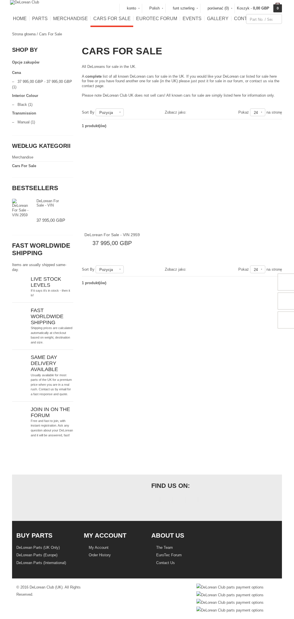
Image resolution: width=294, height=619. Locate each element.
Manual (24, 122)
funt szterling (184, 8)
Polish (154, 8)
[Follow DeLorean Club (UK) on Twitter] (166, 500)
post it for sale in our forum (220, 81)
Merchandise (70, 18)
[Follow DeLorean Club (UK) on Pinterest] (191, 500)
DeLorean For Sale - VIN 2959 (47, 205)
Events (192, 18)
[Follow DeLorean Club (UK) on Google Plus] (204, 500)
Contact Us (165, 563)
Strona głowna (24, 34)
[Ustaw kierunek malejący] (126, 112)
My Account (98, 547)
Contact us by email (52, 389)
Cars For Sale (112, 18)
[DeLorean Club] (24, 2)
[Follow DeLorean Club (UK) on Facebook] (154, 500)
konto (131, 8)
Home (20, 18)
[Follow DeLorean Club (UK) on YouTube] (179, 500)
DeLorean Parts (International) (41, 563)
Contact (245, 18)
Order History (99, 555)
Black (22, 104)
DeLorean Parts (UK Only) (38, 547)
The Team (164, 547)
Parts (40, 18)
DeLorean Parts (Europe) (36, 555)
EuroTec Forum (156, 18)
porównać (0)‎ (218, 8)
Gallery (218, 18)
